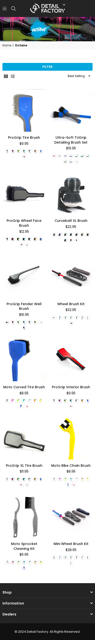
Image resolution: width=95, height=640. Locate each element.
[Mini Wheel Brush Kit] (71, 516)
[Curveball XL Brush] (71, 193)
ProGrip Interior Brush (71, 387)
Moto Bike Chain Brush (71, 465)
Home (6, 45)
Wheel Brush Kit (71, 304)
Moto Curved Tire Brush (24, 387)
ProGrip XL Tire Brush (24, 465)
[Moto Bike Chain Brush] (71, 438)
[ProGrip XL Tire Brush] (24, 438)
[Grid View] (5, 76)
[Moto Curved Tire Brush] (24, 359)
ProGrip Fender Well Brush (24, 306)
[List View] (12, 76)
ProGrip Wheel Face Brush (24, 223)
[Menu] (4, 8)
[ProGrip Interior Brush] (71, 359)
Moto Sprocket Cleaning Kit (24, 546)
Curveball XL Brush (71, 220)
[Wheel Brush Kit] (71, 276)
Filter (47, 66)
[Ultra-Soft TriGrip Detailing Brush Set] (71, 110)
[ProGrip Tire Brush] (24, 110)
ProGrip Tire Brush (24, 137)
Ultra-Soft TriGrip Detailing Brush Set (70, 140)
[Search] (13, 8)
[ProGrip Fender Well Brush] (24, 276)
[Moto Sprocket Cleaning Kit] (24, 516)
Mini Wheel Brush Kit (71, 543)
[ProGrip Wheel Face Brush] (24, 193)
